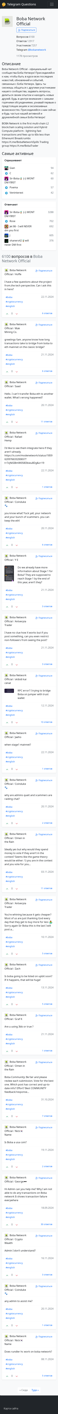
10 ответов (46, 722)
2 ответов (47, 822)
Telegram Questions (21, 4)
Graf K (18, 1019)
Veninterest (16, 192)
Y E (16, 560)
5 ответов (47, 953)
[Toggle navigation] (51, 4)
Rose (12, 221)
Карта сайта (11, 1408)
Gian (12, 168)
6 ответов (47, 313)
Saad (18, 386)
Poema (13, 187)
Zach (17, 968)
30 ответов (46, 1224)
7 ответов (47, 1115)
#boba (9, 297)
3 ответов (47, 606)
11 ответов (46, 421)
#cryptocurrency (14, 301)
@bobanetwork (37, 49)
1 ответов (47, 486)
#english (10, 306)
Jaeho (18, 737)
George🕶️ (21, 1181)
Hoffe (18, 274)
